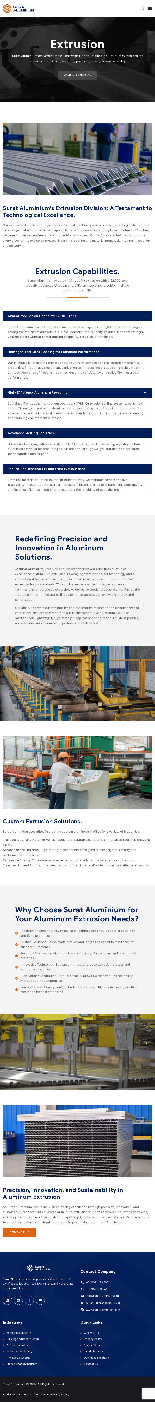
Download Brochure (96, 1357)
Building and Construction (22, 1339)
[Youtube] (40, 1300)
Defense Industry (17, 1345)
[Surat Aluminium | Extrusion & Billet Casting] (18, 8)
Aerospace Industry (18, 1333)
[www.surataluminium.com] (82, 1310)
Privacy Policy (93, 1339)
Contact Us (91, 1364)
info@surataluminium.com (103, 1296)
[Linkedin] (7, 1300)
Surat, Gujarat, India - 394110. (105, 1303)
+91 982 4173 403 (97, 1282)
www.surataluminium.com (103, 1310)
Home (67, 75)
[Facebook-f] (29, 1300)
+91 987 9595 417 (97, 1289)
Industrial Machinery (19, 1351)
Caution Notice (93, 1345)
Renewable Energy (18, 1357)
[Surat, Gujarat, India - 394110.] (82, 1303)
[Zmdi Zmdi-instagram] (18, 1300)
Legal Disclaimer (94, 1351)
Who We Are (91, 1333)
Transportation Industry (21, 1364)
